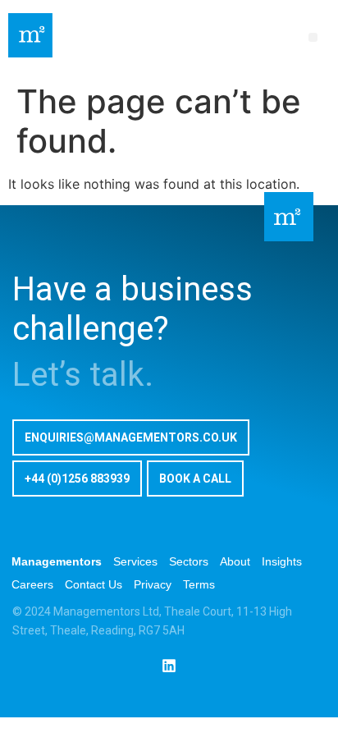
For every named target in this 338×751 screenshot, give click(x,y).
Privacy (152, 584)
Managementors (56, 561)
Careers (32, 584)
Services (135, 561)
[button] (312, 37)
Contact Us (93, 584)
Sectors (188, 561)
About (235, 561)
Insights (282, 561)
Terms (199, 584)
